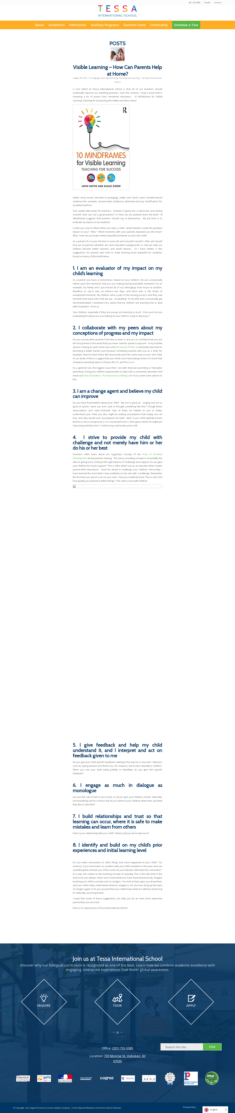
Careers (218, 2)
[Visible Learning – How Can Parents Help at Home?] (118, 54)
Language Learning (100, 78)
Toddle (207, 2)
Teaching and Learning (129, 78)
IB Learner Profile (125, 347)
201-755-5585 (194, 2)
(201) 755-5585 (122, 1048)
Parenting (113, 78)
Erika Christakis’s (108, 375)
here (132, 362)
